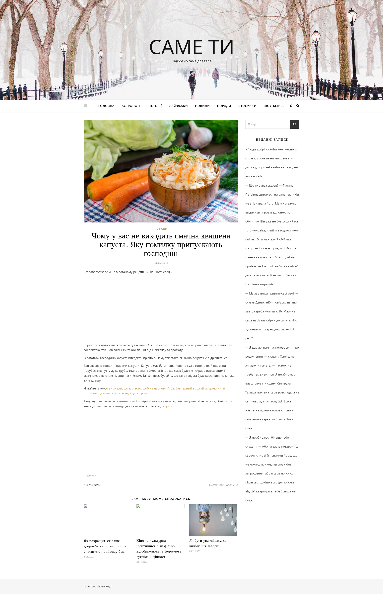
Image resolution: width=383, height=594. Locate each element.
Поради (224, 106)
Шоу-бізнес (274, 106)
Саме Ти (191, 46)
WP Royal (106, 586)
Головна (106, 106)
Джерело (166, 406)
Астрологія (132, 106)
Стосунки (247, 106)
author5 (94, 485)
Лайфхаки (178, 106)
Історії (156, 106)
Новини (202, 106)
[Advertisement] (161, 313)
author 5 (91, 475)
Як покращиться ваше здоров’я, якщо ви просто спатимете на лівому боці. (105, 546)
